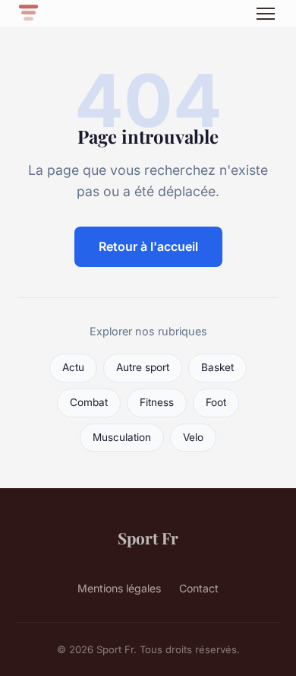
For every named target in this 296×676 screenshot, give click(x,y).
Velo (193, 437)
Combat (89, 402)
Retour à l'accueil (148, 246)
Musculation (122, 437)
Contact (199, 588)
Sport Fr (148, 537)
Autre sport (142, 367)
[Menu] (265, 14)
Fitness (157, 402)
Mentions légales (119, 588)
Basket (217, 367)
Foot (216, 402)
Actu (73, 367)
